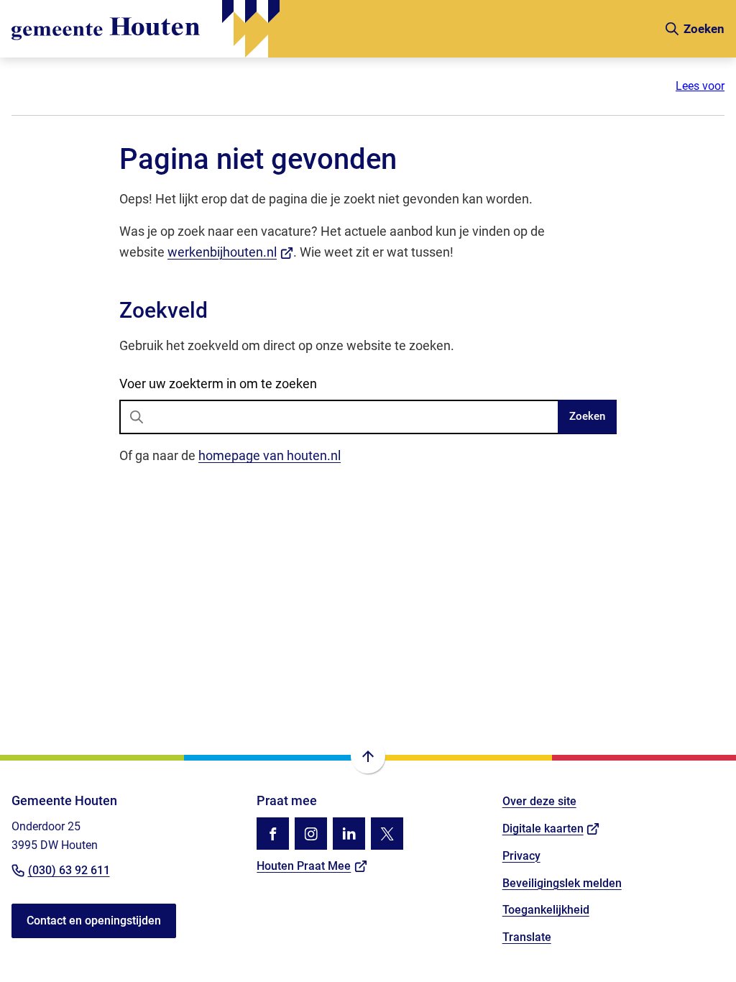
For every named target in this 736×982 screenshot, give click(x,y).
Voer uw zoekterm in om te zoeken (218, 383)
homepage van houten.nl (269, 455)
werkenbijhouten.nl (230, 252)
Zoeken (587, 416)
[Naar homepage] (332, 29)
